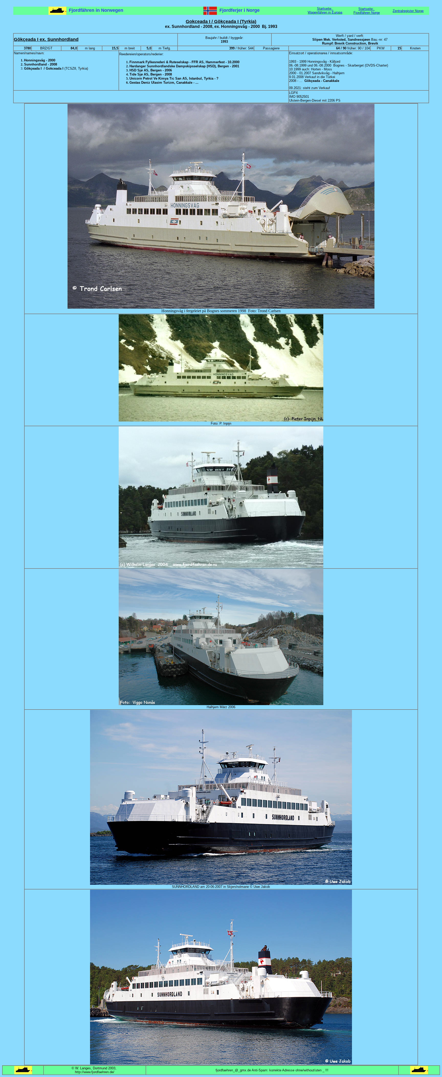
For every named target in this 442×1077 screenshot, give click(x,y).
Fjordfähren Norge (366, 13)
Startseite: (325, 8)
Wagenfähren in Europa (325, 12)
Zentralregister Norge (408, 11)
